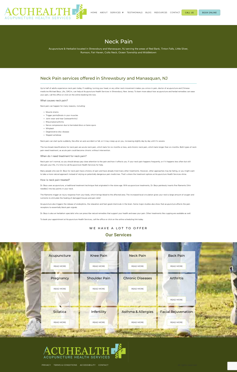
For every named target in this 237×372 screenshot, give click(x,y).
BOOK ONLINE (209, 12)
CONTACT (175, 12)
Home (94, 12)
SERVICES (115, 12)
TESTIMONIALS (135, 12)
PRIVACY (46, 365)
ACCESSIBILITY (88, 365)
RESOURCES (160, 12)
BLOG (148, 12)
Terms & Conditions (65, 365)
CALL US (189, 12)
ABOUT (104, 12)
